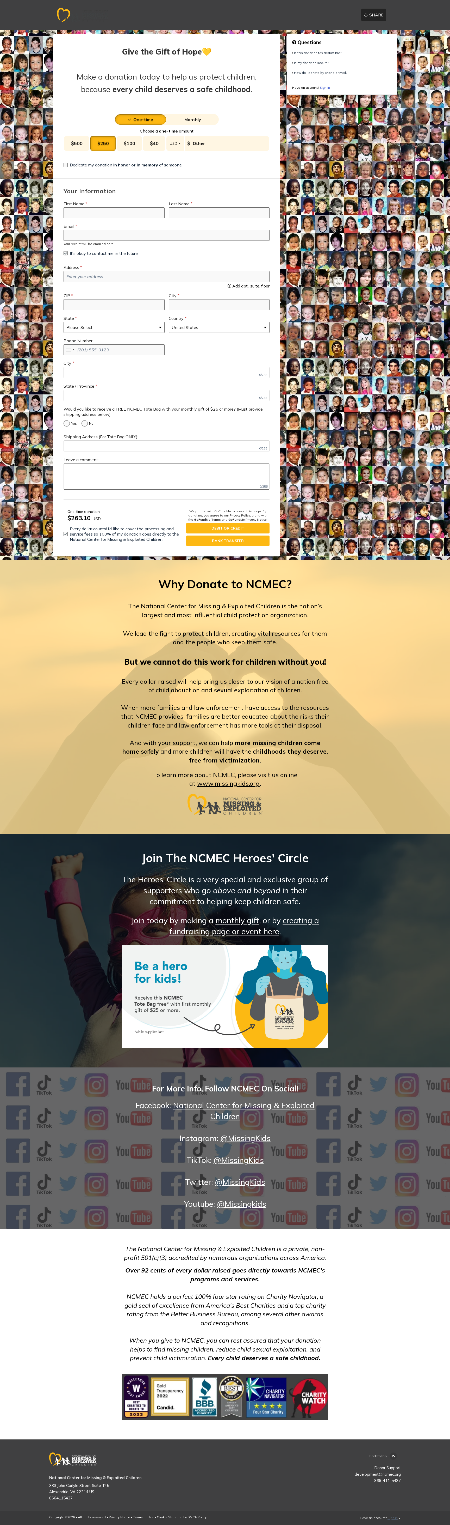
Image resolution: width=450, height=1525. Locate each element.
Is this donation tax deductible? (317, 53)
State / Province (79, 386)
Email (69, 226)
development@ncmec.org (378, 1474)
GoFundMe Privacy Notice (247, 519)
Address (71, 267)
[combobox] (70, 350)
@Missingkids (241, 1204)
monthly (192, 119)
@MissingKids (245, 1138)
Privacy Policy (240, 515)
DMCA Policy (197, 1517)
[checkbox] (123, 165)
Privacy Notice (119, 1517)
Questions (309, 42)
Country (176, 318)
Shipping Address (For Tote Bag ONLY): (101, 436)
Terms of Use (143, 1517)
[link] (83, 15)
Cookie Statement (170, 1517)
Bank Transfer (228, 540)
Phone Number (78, 340)
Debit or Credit (227, 528)
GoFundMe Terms (207, 519)
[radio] (143, 119)
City (173, 295)
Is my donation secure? (311, 63)
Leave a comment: (81, 459)
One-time (143, 119)
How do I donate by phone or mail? (320, 73)
